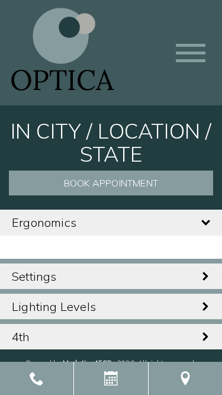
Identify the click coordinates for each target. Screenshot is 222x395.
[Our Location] (185, 378)
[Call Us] (36, 378)
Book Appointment (111, 183)
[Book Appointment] (110, 378)
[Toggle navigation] (191, 53)
